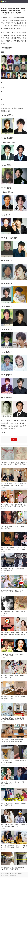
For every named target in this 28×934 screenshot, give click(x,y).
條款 (11, 875)
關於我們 (2, 875)
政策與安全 (7, 875)
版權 (15, 875)
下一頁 (14, 439)
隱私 (13, 875)
